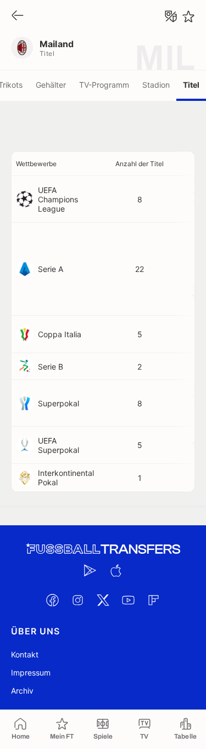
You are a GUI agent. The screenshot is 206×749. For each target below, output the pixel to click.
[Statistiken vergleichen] (170, 16)
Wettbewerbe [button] (36, 164)
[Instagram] (78, 600)
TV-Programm (104, 84)
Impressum (31, 672)
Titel (191, 84)
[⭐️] (188, 16)
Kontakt (24, 654)
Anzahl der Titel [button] (139, 164)
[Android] (90, 570)
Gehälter (51, 84)
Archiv (22, 690)
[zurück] (17, 16)
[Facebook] (52, 600)
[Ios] (116, 570)
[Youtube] (128, 600)
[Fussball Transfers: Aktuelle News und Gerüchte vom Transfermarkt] (103, 549)
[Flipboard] (154, 600)
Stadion (156, 84)
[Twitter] (103, 600)
